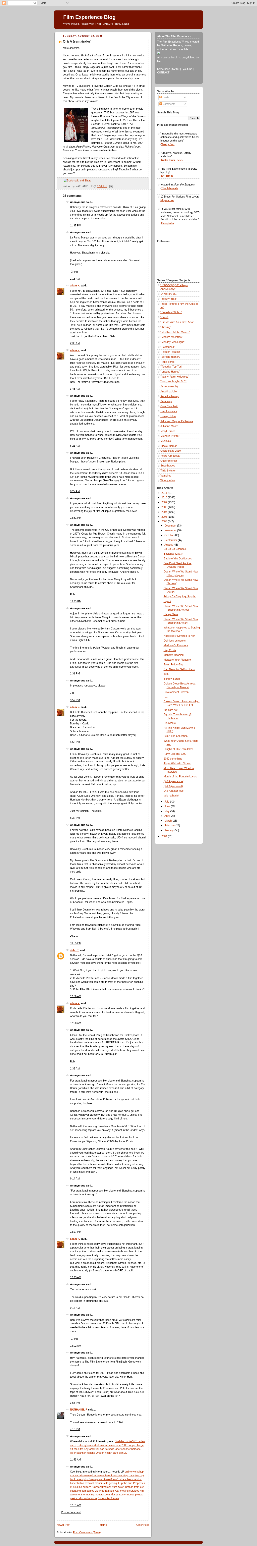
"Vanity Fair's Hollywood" (174, 376)
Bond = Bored (172, 678)
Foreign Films (168, 416)
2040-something (173, 758)
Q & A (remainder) (77, 41)
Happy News (171, 614)
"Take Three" (167, 362)
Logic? (167, 601)
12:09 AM (75, 996)
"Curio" (164, 317)
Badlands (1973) (173, 553)
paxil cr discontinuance (83, 1498)
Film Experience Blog (89, 17)
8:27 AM (75, 491)
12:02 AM (75, 1345)
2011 (164, 493)
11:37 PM (75, 225)
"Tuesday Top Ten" (171, 366)
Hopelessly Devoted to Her (179, 635)
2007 (164, 512)
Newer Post (63, 1525)
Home (103, 1525)
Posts (165, 97)
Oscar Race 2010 (170, 450)
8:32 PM (75, 818)
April (167, 816)
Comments (168, 104)
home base (163, 69)
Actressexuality (169, 386)
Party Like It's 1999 (175, 754)
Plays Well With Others (177, 763)
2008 (164, 507)
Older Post (142, 1525)
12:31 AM (75, 1505)
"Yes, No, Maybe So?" (173, 381)
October (169, 535)
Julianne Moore (169, 426)
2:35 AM (75, 1068)
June (167, 806)
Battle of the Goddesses (178, 558)
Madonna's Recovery (176, 645)
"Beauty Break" (169, 298)
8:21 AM (75, 445)
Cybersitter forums (108, 1498)
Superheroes (167, 465)
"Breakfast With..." (171, 312)
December (170, 525)
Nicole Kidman (168, 446)
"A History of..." (169, 293)
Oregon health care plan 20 (111, 1452)
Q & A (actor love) (174, 790)
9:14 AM (75, 1178)
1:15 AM (75, 278)
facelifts (78, 1449)
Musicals (165, 441)
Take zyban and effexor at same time (99, 1445)
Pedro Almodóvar (170, 455)
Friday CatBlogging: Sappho (180, 596)
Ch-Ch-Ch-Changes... (176, 549)
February (169, 825)
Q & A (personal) (173, 786)
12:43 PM (75, 601)
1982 (166, 674)
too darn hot (170, 710)
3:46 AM (75, 388)
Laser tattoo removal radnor (86, 1483)
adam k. (75, 285)
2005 (164, 521)
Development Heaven (176, 692)
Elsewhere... (171, 723)
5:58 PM (75, 742)
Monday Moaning (174, 655)
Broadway (166, 401)
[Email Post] (110, 186)
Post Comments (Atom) (87, 1532)
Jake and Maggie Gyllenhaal (176, 421)
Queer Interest (168, 460)
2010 (164, 497)
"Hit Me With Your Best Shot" (177, 322)
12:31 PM (75, 517)
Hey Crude (170, 650)
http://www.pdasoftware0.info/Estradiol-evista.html (113, 1479)
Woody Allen (167, 480)
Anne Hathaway (169, 396)
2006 (164, 516)
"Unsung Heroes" (170, 371)
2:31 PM (75, 673)
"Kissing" (165, 327)
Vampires (165, 475)
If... (166, 696)
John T (74, 950)
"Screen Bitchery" (170, 356)
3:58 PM (75, 1402)
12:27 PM (75, 1231)
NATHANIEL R (78, 1409)
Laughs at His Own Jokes (179, 749)
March (168, 820)
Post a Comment (71, 1512)
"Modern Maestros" (171, 337)
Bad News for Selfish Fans (179, 669)
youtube (187, 69)
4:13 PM (75, 1429)
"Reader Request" (170, 351)
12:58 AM (75, 1023)
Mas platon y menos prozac (127, 1494)
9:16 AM (75, 1308)
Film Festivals (168, 411)
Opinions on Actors (175, 640)
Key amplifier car (94, 1449)
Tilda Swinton (168, 470)
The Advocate (169, 188)
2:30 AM (75, 343)
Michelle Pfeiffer (169, 436)
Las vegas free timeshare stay (110, 1475)
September (171, 540)
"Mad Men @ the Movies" (175, 332)
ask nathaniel (171, 795)
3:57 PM (75, 700)
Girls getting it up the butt (117, 1483)
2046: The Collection (176, 736)
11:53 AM (75, 1459)
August (168, 544)
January (169, 830)
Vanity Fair (167, 144)
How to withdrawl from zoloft (108, 1487)
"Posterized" (167, 347)
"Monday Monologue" (172, 342)
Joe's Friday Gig (173, 664)
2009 (164, 502)
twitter (175, 69)
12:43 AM (75, 1277)
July (167, 801)
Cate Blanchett (169, 406)
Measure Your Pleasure (177, 659)
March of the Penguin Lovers (180, 776)
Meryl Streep (167, 431)
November (170, 530)
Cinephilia (167, 223)
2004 (164, 836)
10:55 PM (75, 943)
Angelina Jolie (168, 391)
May (167, 811)
